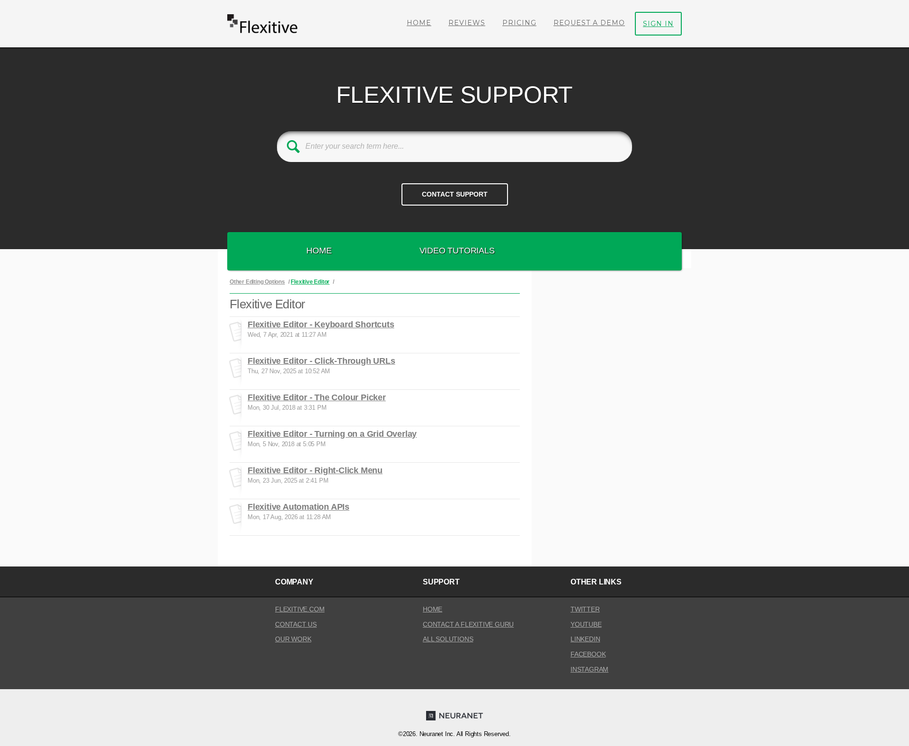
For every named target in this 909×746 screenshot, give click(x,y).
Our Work (293, 639)
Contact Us (296, 624)
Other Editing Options (257, 282)
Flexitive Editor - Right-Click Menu (315, 470)
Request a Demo (589, 22)
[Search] (293, 146)
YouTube (586, 624)
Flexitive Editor (310, 282)
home (432, 609)
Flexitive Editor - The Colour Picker (317, 397)
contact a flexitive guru (468, 624)
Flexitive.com (299, 609)
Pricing (519, 22)
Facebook (588, 654)
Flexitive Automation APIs (298, 507)
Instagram (589, 669)
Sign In (658, 23)
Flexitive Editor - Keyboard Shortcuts (321, 324)
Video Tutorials (457, 250)
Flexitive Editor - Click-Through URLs (321, 361)
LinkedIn (585, 639)
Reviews (466, 22)
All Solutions (448, 639)
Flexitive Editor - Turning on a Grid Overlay (332, 434)
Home (419, 22)
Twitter (585, 609)
